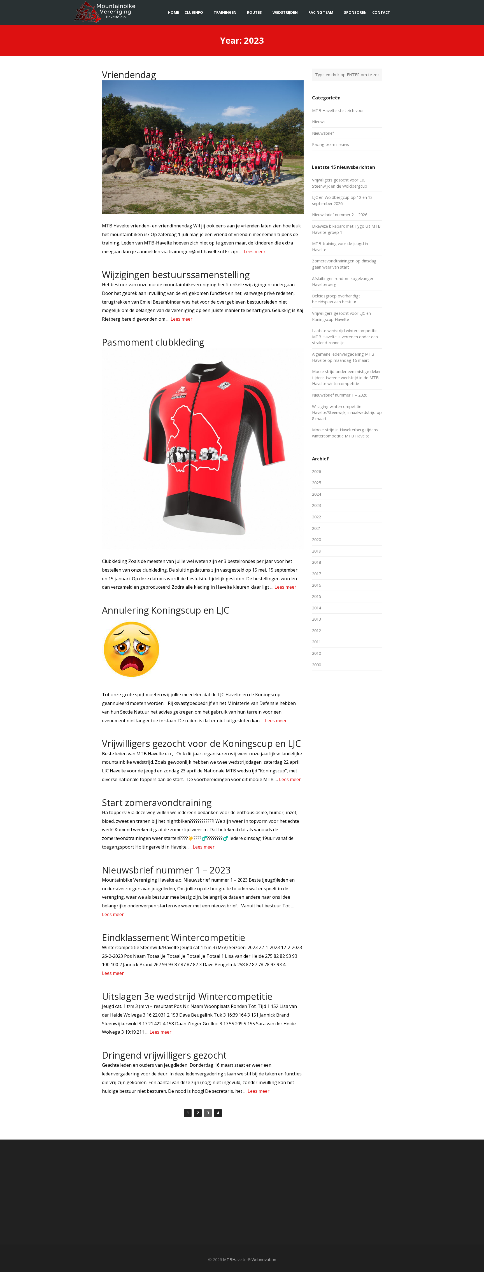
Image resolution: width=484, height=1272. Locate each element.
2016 (316, 585)
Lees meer (255, 251)
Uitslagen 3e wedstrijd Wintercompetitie (187, 996)
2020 (316, 539)
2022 (316, 516)
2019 (316, 551)
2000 (316, 664)
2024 (316, 494)
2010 (316, 653)
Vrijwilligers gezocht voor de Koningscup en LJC (201, 743)
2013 (316, 619)
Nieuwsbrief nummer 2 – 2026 (339, 214)
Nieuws (318, 121)
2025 (316, 482)
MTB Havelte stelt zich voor (338, 110)
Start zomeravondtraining (156, 802)
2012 (316, 630)
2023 (316, 505)
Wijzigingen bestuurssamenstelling (176, 274)
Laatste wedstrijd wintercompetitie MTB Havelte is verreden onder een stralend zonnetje (345, 336)
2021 (316, 528)
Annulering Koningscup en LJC (165, 610)
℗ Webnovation (262, 1259)
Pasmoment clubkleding (153, 342)
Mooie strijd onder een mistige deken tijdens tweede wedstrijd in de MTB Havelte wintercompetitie (346, 377)
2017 (316, 573)
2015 (316, 596)
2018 (316, 562)
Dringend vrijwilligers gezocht (164, 1055)
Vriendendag (129, 74)
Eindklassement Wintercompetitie (173, 937)
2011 (316, 641)
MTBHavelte (234, 1259)
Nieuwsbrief (323, 133)
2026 (316, 471)
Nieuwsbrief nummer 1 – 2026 (339, 395)
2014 (316, 608)
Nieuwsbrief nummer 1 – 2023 (166, 870)
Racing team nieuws (330, 144)
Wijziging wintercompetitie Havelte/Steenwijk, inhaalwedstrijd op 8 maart (347, 412)
